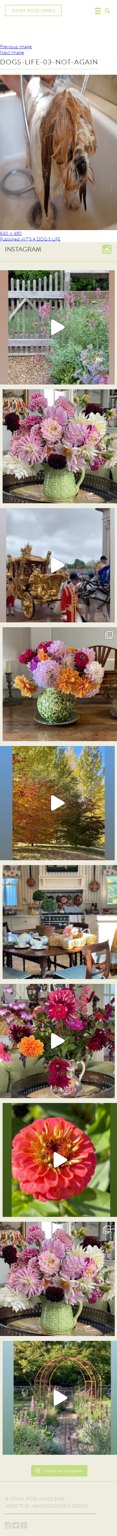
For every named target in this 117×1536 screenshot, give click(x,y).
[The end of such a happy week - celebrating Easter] (57, 1041)
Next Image (12, 52)
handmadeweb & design (60, 1506)
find (107, 10)
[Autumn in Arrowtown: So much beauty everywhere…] (57, 803)
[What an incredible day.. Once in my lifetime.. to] (57, 565)
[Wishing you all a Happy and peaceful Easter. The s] (57, 1279)
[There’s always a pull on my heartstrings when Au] (57, 327)
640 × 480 (11, 233)
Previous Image (16, 47)
